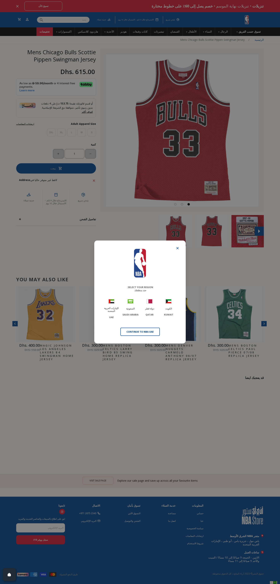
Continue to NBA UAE (140, 331)
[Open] (9, 574)
